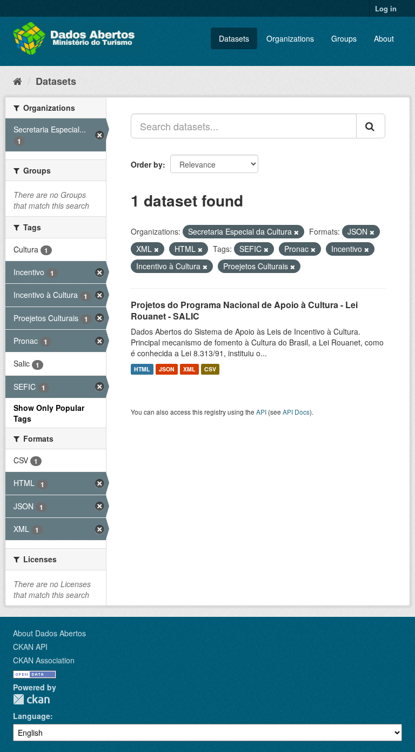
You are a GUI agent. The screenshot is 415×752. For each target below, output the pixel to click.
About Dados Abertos (49, 633)
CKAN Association (44, 660)
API (261, 411)
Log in (386, 8)
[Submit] (370, 126)
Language (31, 715)
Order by (147, 164)
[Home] (17, 81)
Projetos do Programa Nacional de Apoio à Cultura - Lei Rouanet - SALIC (244, 310)
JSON (167, 369)
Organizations (290, 38)
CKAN (31, 699)
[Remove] (296, 232)
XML (189, 369)
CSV (210, 369)
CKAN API (30, 646)
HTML (142, 369)
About (384, 38)
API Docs (296, 411)
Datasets (234, 38)
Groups (344, 38)
